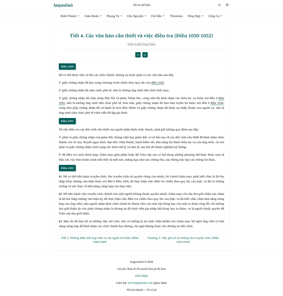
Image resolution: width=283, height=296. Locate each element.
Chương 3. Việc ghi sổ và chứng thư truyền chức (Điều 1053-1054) (183, 240)
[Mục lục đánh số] (138, 55)
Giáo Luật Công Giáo (141, 44)
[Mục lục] (145, 55)
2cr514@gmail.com (140, 283)
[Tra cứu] (219, 5)
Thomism (176, 16)
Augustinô (63, 5)
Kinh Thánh (68, 16)
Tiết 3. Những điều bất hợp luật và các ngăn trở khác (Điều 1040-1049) (100, 240)
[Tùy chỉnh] (227, 5)
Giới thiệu (141, 276)
